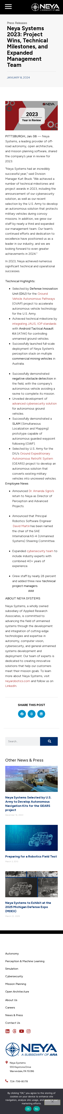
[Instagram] (28, 1031)
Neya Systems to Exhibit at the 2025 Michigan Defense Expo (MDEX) (28, 907)
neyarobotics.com (17, 681)
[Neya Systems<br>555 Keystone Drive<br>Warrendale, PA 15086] (6, 1062)
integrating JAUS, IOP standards (34, 324)
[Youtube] (21, 1031)
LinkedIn (10, 686)
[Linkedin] (7, 1031)
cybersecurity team (40, 551)
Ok (28, 1108)
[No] (52, 1102)
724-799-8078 (19, 1081)
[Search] (49, 741)
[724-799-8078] (6, 1080)
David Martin (21, 526)
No (36, 1108)
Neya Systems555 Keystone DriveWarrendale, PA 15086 (22, 1067)
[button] (22, 714)
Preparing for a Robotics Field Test (31, 856)
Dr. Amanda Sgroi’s (41, 491)
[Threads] (14, 1031)
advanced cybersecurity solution (34, 403)
